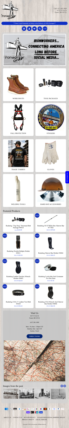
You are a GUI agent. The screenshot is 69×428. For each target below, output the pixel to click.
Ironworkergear (34, 424)
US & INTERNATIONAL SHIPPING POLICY (51, 417)
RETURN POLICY (29, 417)
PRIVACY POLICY (28, 419)
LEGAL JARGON (41, 419)
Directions (34, 336)
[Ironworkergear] (9, 10)
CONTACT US (17, 417)
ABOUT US (7, 417)
